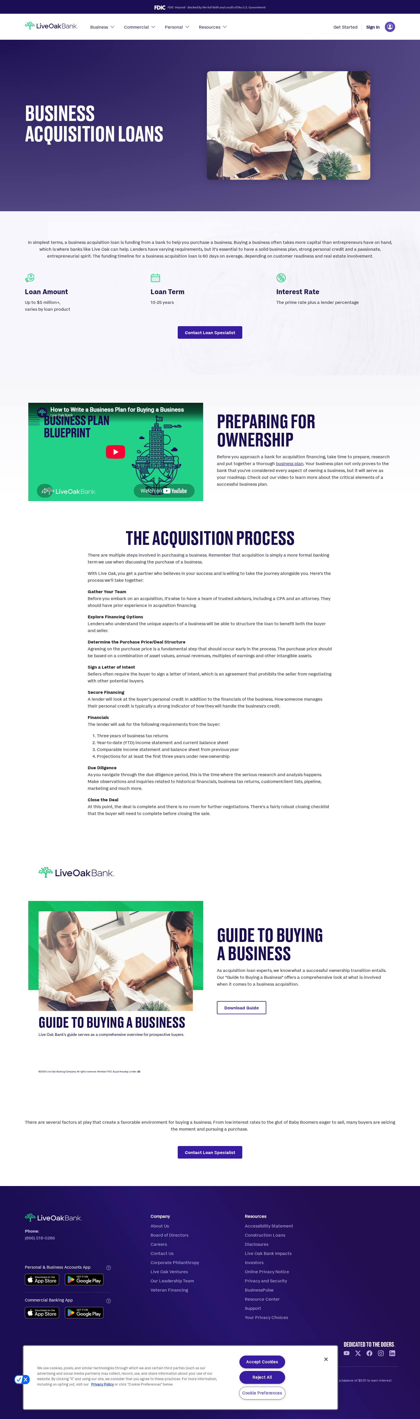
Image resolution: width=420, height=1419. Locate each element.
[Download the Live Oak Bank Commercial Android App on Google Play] (84, 1312)
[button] (22, 1379)
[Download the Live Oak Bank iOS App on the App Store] (42, 1279)
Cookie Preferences (262, 1393)
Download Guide (241, 1008)
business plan (289, 463)
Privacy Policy (102, 1384)
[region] (180, 1377)
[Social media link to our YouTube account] (349, 1352)
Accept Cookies (262, 1361)
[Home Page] (51, 27)
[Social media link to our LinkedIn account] (392, 1352)
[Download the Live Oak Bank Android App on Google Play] (84, 1279)
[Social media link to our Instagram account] (383, 1352)
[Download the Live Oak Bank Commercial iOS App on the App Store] (42, 1312)
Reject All (262, 1377)
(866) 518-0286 (40, 1238)
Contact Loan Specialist (210, 332)
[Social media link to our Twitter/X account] (360, 1352)
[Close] (326, 1359)
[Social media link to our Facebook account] (372, 1352)
